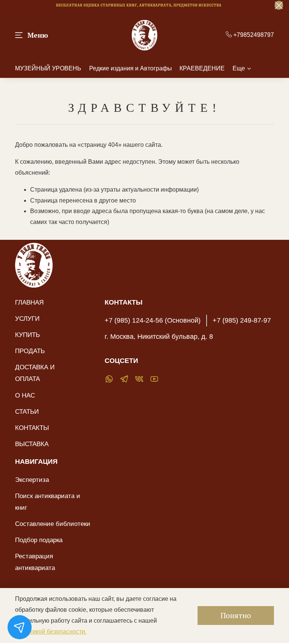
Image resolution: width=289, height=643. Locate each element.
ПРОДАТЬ (30, 351)
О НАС (25, 395)
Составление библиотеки (52, 523)
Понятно (236, 615)
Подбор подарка (38, 540)
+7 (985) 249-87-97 (242, 320)
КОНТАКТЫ (32, 427)
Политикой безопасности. (51, 631)
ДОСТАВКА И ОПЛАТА (35, 372)
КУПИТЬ (27, 334)
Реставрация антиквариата (35, 561)
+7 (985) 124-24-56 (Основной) (153, 320)
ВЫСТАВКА (32, 444)
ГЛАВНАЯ (29, 302)
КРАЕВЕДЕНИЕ (202, 68)
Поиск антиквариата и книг (47, 501)
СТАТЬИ (27, 411)
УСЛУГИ (27, 318)
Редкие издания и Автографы (130, 68)
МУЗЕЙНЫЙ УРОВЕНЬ (48, 68)
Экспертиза (32, 479)
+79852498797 (253, 35)
